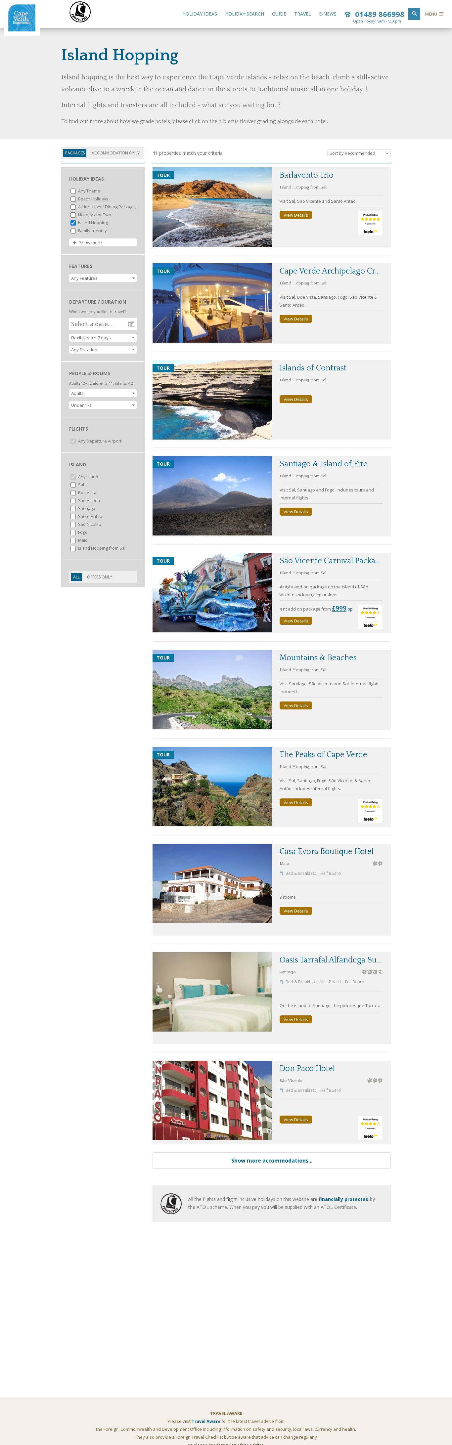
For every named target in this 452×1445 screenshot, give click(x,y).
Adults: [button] (78, 393)
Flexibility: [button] (91, 338)
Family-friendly (92, 231)
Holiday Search (244, 14)
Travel (302, 14)
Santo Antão (89, 516)
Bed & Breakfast (301, 873)
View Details (296, 215)
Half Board (330, 873)
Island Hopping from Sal (101, 548)
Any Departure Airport (99, 441)
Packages (75, 153)
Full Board (354, 982)
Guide (279, 14)
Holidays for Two (94, 215)
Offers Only (99, 577)
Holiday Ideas (199, 14)
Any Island (87, 477)
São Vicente (89, 500)
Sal (80, 485)
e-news (328, 14)
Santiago (86, 508)
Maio (82, 540)
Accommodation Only (116, 153)
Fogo (82, 532)
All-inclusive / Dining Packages (107, 207)
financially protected (344, 1199)
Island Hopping (92, 223)
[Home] (22, 29)
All (76, 577)
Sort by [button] (352, 153)
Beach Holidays (92, 199)
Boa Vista (86, 492)
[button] (103, 278)
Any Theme (88, 191)
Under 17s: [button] (82, 405)
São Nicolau (89, 524)
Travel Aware (206, 1421)
